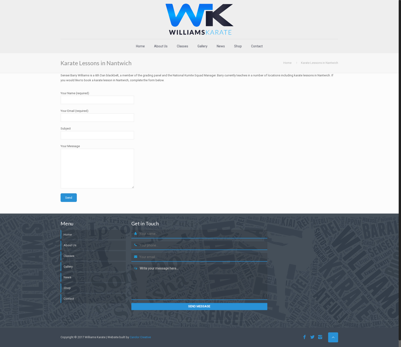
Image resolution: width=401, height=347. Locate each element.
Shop (67, 288)
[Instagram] (320, 337)
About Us (70, 245)
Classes (69, 256)
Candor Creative (140, 337)
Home (287, 63)
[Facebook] (304, 337)
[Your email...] (135, 257)
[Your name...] (135, 234)
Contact (69, 298)
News (67, 277)
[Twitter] (312, 337)
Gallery (68, 266)
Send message (199, 306)
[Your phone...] (135, 245)
